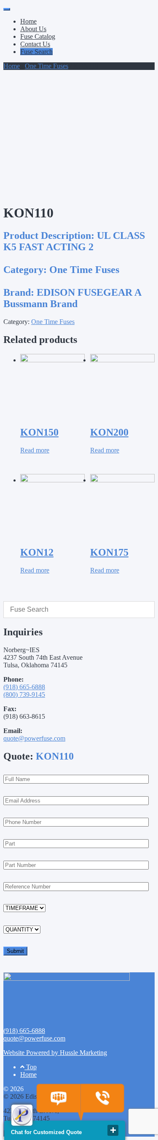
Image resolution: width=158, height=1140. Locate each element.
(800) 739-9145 (24, 694)
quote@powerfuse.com (34, 738)
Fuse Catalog (37, 36)
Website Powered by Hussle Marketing (55, 1052)
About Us (33, 28)
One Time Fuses (46, 66)
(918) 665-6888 (24, 686)
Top (30, 1066)
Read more (34, 450)
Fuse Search (36, 51)
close (112, 1130)
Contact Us (35, 44)
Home (28, 21)
